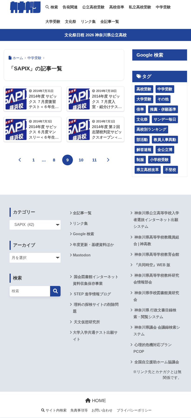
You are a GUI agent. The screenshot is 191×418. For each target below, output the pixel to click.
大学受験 (52, 22)
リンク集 (88, 22)
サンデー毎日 (165, 119)
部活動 (142, 140)
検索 (54, 7)
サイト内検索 (56, 410)
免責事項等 (79, 410)
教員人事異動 (165, 140)
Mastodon (82, 255)
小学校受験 (159, 160)
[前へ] (20, 160)
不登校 (170, 170)
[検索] (55, 291)
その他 (163, 99)
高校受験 (143, 89)
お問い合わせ (102, 410)
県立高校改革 (147, 170)
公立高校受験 (93, 7)
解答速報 (143, 150)
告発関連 (70, 7)
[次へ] (108, 160)
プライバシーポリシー (134, 410)
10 (81, 160)
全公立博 (164, 150)
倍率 (140, 109)
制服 (140, 160)
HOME (98, 400)
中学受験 (163, 7)
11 (94, 160)
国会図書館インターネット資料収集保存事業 (96, 280)
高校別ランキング (151, 129)
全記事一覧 (109, 22)
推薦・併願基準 (163, 109)
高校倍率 (116, 7)
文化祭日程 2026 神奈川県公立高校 (96, 35)
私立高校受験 (140, 7)
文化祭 (70, 22)
